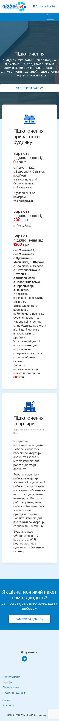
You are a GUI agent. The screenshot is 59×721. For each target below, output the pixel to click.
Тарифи (7, 682)
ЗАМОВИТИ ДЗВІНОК (29, 619)
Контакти (8, 705)
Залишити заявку (29, 88)
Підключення (10, 687)
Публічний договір (14, 692)
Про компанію (11, 676)
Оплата (6, 700)
